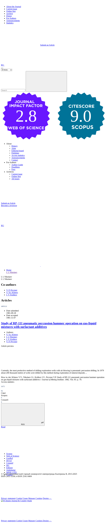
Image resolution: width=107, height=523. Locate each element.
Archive (9, 13)
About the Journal (13, 6)
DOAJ (9, 461)
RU (3, 65)
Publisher (15, 153)
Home (8, 270)
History (14, 146)
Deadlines (15, 167)
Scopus (9, 454)
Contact (14, 160)
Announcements (13, 20)
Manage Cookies (35, 498)
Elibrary (9, 468)
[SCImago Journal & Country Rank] (16, 501)
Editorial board (17, 151)
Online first (11, 11)
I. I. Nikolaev (11, 272)
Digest (9, 16)
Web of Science (12, 456)
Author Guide (17, 165)
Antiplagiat (10, 470)
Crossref (9, 463)
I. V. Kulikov (11, 295)
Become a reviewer (9, 205)
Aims (13, 148)
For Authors (11, 18)
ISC (8, 465)
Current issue (11, 9)
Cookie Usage (22, 498)
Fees (13, 169)
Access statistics (18, 155)
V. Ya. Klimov (12, 292)
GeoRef (9, 458)
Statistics (9, 23)
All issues (15, 179)
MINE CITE (11, 472)
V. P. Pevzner (11, 290)
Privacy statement (8, 498)
